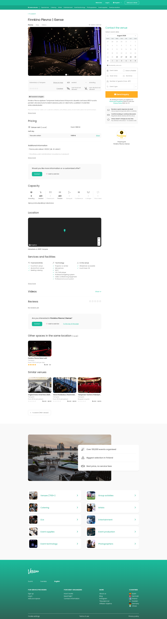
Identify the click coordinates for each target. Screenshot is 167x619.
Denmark (135, 596)
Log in (107, 3)
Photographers (92, 7)
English (117, 3)
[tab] (64, 135)
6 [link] (121, 45)
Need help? (68, 596)
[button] (30, 51)
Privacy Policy (117, 103)
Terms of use (84, 616)
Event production (114, 7)
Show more (32, 113)
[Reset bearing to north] (99, 244)
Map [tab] (37, 25)
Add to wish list (96, 25)
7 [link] (126, 45)
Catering (53, 7)
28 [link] (112, 42)
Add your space (34, 598)
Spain (134, 594)
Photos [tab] (30, 25)
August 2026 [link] (121, 36)
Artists (60, 7)
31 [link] (126, 42)
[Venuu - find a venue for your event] (31, 2)
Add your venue (132, 3)
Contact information (71, 598)
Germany (135, 603)
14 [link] (126, 49)
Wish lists (99, 3)
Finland (134, 598)
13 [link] (121, 49)
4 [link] (112, 45)
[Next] (48, 348)
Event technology (79, 7)
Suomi (30, 581)
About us (102, 594)
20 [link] (121, 53)
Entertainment (68, 7)
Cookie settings (34, 616)
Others (134, 606)
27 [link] (108, 42)
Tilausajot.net (104, 601)
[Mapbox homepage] (33, 245)
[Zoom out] (99, 241)
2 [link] (135, 42)
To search (32, 14)
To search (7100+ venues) (40, 413)
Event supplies (102, 7)
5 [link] (130, 61)
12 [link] (117, 49)
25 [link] (112, 57)
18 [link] (112, 53)
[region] (64, 232)
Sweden (135, 601)
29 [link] (117, 42)
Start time (113, 76)
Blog (101, 596)
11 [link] (112, 49)
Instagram (103, 598)
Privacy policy (134, 616)
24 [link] (108, 57)
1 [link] (112, 61)
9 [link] (135, 45)
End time (129, 76)
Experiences (45, 7)
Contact (37, 174)
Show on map (58, 82)
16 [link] (135, 49)
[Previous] (31, 348)
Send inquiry (123, 94)
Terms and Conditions (116, 101)
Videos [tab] (44, 25)
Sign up (31, 594)
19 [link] (117, 53)
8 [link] (130, 45)
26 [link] (117, 57)
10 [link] (107, 49)
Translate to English (37, 96)
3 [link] (107, 45)
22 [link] (131, 53)
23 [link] (135, 53)
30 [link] (121, 42)
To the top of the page (71, 324)
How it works (68, 594)
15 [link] (130, 49)
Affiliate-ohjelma (105, 603)
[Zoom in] (99, 238)
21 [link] (126, 53)
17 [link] (107, 53)
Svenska (43, 581)
